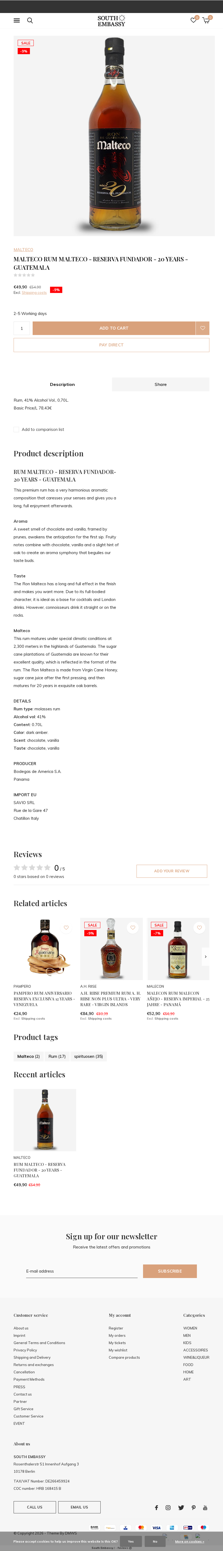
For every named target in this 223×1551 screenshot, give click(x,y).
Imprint (19, 1335)
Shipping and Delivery (32, 1357)
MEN (187, 1335)
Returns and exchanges (34, 1365)
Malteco (28, 1056)
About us (21, 1328)
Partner (20, 1401)
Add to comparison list (43, 429)
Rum (57, 1056)
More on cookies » (189, 1541)
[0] (205, 20)
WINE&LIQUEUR (196, 1357)
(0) (38, 275)
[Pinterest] (194, 1508)
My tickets (117, 1343)
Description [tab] (62, 384)
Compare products (124, 1357)
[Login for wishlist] (202, 328)
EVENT (19, 1423)
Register (116, 1328)
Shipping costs (34, 292)
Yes (131, 1541)
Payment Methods (29, 1379)
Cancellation (24, 1372)
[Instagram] (168, 1508)
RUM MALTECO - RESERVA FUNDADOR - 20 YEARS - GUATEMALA (40, 1170)
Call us (34, 1507)
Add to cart (114, 328)
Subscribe (170, 1271)
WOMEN (190, 1328)
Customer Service (29, 1416)
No (155, 1541)
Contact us (23, 1394)
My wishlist (118, 1350)
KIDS (187, 1343)
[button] (18, 20)
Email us (79, 1507)
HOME (188, 1372)
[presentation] (206, 957)
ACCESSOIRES (195, 1350)
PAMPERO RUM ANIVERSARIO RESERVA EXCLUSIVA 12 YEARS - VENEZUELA (44, 998)
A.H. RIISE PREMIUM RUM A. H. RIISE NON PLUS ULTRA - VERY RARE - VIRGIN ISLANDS (110, 998)
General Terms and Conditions (39, 1343)
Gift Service (23, 1409)
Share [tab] (161, 384)
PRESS (19, 1387)
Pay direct (111, 344)
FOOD (188, 1365)
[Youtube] (205, 1508)
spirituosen (88, 1056)
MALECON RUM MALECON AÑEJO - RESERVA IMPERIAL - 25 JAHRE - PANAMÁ (178, 998)
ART (187, 1379)
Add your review (172, 871)
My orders (117, 1335)
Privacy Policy (25, 1350)
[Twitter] (181, 1508)
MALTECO (23, 249)
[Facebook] (156, 1508)
